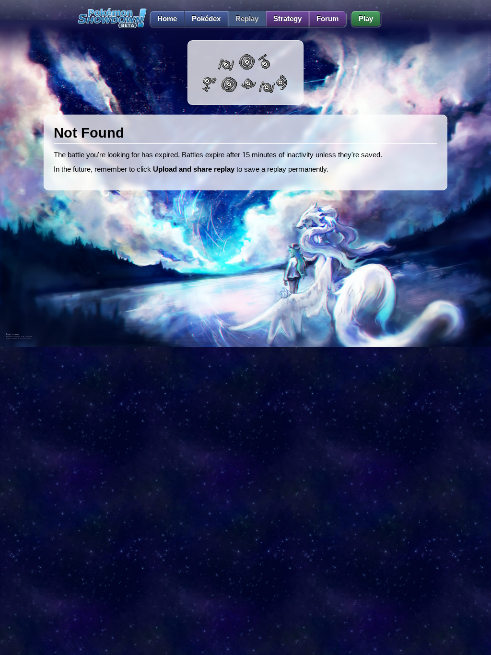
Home (167, 19)
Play (366, 19)
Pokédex (206, 19)
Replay (246, 19)
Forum (327, 19)
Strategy (287, 19)
